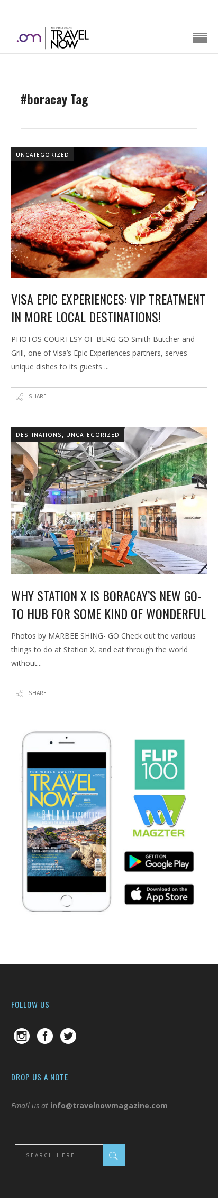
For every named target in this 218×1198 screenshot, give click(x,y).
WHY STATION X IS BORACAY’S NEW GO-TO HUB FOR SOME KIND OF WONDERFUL (108, 604)
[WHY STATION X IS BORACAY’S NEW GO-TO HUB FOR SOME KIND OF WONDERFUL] (109, 500)
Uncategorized (42, 154)
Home (31, 84)
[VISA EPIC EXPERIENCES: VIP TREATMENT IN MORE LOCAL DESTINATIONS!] (109, 212)
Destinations (39, 435)
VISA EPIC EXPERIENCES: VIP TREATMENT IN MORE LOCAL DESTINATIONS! (108, 307)
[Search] (114, 1155)
